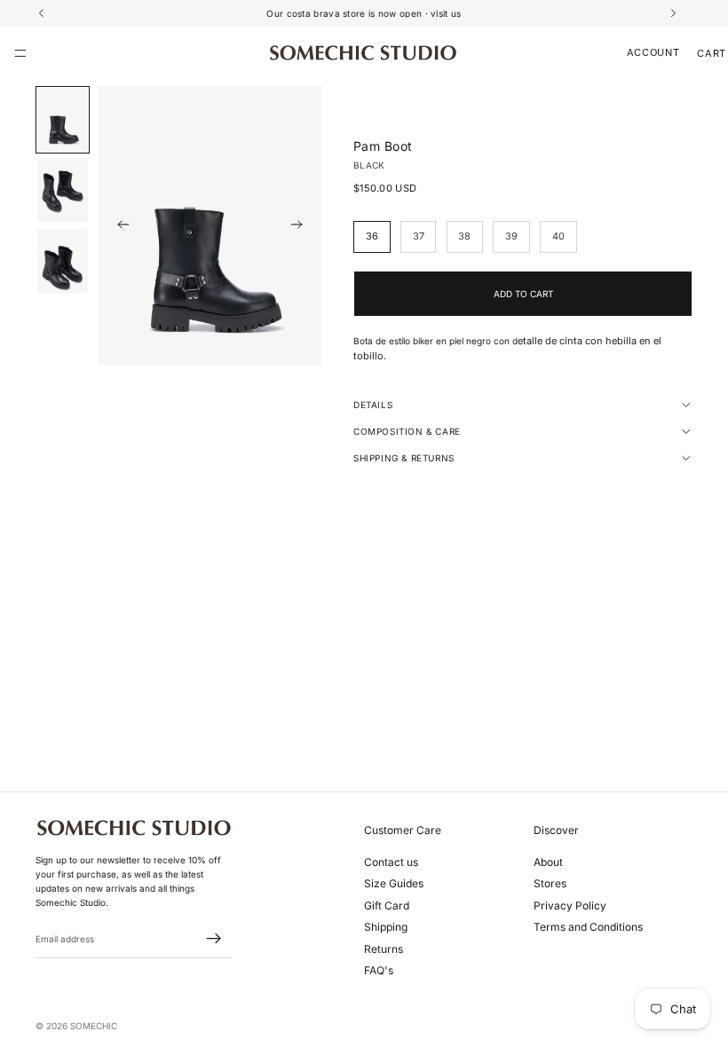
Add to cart (523, 293)
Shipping (386, 927)
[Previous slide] (118, 226)
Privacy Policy (570, 905)
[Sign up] (214, 939)
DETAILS (372, 404)
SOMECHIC (93, 1025)
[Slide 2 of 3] (62, 191)
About (548, 862)
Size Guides (393, 884)
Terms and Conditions (588, 927)
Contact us (391, 862)
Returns (383, 949)
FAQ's (378, 970)
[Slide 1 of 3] (62, 120)
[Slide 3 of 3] (62, 261)
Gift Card (386, 905)
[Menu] (20, 53)
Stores (550, 884)
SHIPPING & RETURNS (404, 458)
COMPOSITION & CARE (407, 431)
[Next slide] (301, 226)
